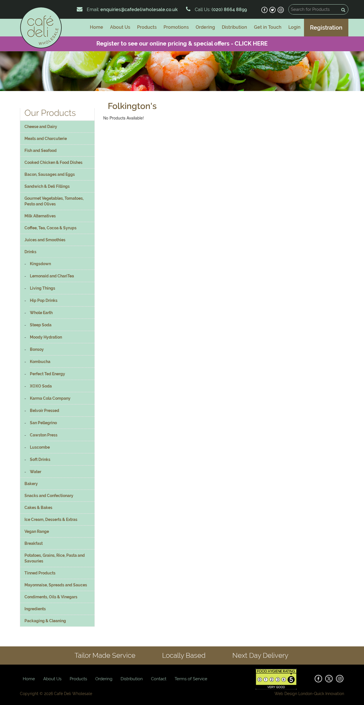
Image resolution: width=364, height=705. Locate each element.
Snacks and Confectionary (48, 495)
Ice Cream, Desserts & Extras (50, 519)
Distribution (234, 27)
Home (96, 27)
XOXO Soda (41, 386)
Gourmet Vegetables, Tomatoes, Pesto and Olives (54, 201)
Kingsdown (40, 263)
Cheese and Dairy (40, 126)
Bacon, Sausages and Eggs (49, 174)
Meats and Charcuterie (45, 138)
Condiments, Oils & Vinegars (50, 597)
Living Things (42, 288)
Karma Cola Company (50, 398)
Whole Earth (41, 312)
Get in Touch (268, 27)
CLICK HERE (251, 43)
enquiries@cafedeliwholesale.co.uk (139, 9)
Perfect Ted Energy (47, 374)
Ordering (205, 27)
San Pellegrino (43, 422)
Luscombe (40, 447)
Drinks (30, 252)
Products (147, 27)
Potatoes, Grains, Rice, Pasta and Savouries (54, 558)
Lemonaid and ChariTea (52, 276)
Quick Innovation (329, 693)
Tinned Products (39, 573)
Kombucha (40, 361)
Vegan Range (36, 531)
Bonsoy (37, 349)
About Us (120, 27)
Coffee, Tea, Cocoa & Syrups (50, 228)
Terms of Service (191, 678)
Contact (158, 678)
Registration (326, 27)
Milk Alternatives (40, 216)
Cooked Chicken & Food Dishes (53, 162)
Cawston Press (43, 435)
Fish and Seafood (40, 150)
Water (35, 471)
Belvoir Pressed (44, 410)
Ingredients (35, 609)
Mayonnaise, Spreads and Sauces (55, 585)
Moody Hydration (46, 337)
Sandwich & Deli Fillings (47, 186)
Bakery (31, 483)
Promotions (176, 27)
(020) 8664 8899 (228, 9)
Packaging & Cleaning (45, 621)
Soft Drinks (40, 459)
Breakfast (33, 543)
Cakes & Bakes (38, 507)
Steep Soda (40, 325)
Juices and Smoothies (44, 240)
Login (294, 27)
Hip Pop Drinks (43, 300)
